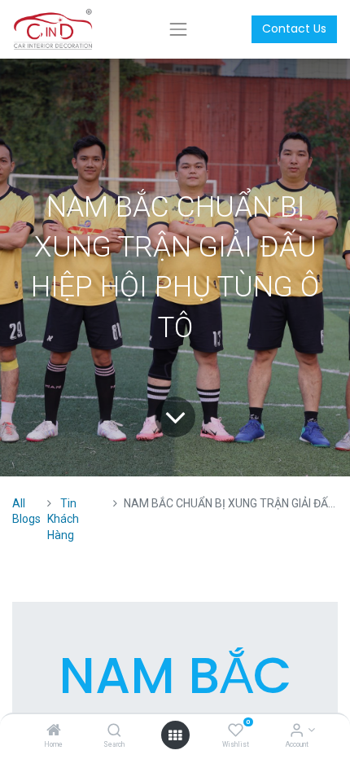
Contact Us (294, 28)
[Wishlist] (235, 731)
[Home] (53, 731)
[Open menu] (175, 735)
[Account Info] (296, 731)
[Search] (114, 731)
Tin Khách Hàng (63, 519)
